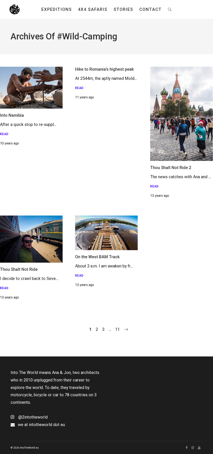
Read (4, 134)
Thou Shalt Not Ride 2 (170, 167)
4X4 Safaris (92, 9)
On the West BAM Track (97, 256)
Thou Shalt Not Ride (19, 269)
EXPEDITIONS (56, 9)
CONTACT (150, 9)
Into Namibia (12, 115)
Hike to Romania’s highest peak (104, 69)
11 (117, 329)
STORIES (123, 9)
